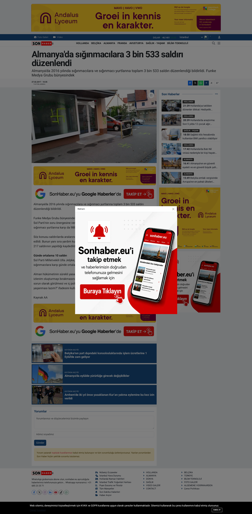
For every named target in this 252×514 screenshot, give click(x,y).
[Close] (173, 209)
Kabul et (217, 510)
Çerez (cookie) (38, 510)
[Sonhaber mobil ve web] (126, 262)
